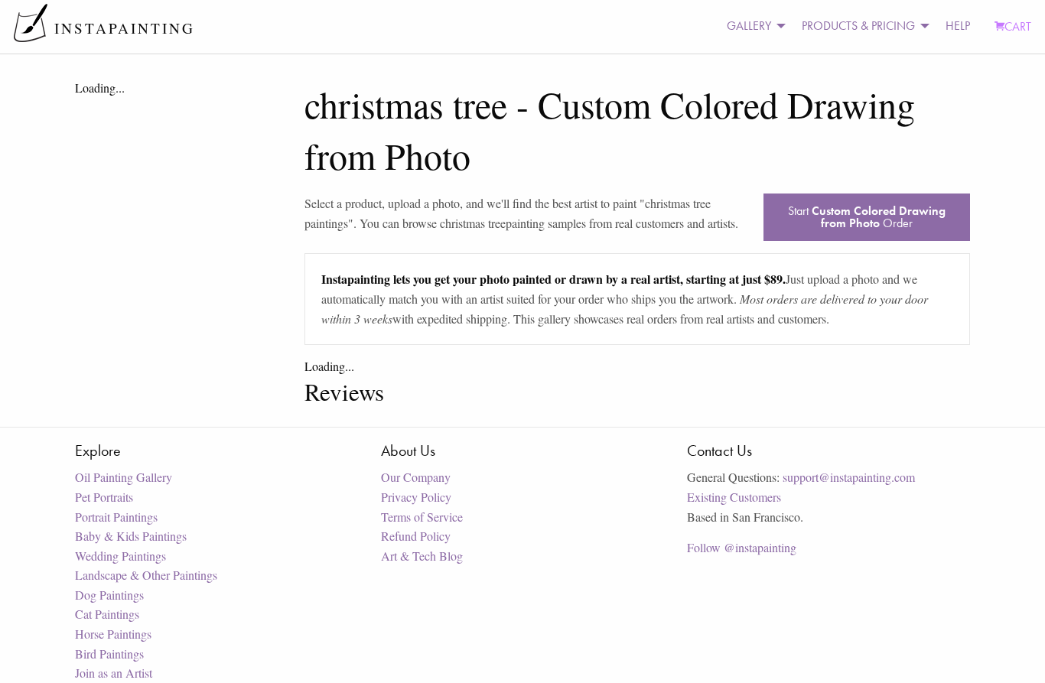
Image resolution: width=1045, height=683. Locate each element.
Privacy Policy (416, 497)
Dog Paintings (109, 595)
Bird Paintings (109, 654)
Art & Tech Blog (422, 556)
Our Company (416, 477)
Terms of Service (422, 517)
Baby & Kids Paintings (131, 536)
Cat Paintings (107, 614)
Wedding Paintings (120, 556)
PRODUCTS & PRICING (858, 26)
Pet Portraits (104, 497)
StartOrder (867, 217)
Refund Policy (416, 536)
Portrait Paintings (116, 517)
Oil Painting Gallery (123, 477)
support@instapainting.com (849, 477)
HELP (958, 26)
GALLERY (749, 26)
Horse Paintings (113, 634)
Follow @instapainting (741, 547)
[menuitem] (752, 26)
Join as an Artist (113, 673)
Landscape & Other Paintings (146, 575)
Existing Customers (734, 497)
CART (1017, 26)
